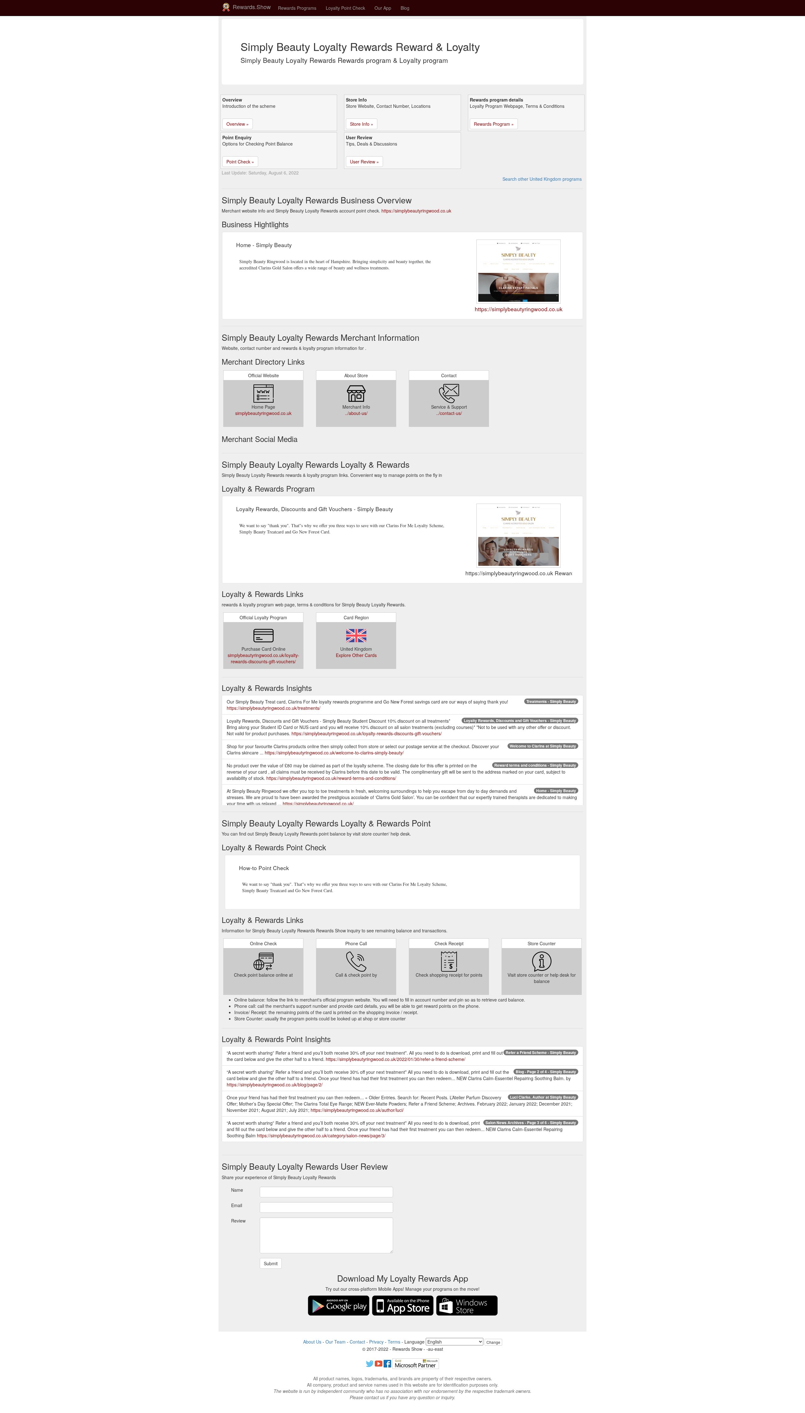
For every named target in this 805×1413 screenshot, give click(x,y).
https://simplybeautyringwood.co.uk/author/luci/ (357, 1110)
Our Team (335, 1341)
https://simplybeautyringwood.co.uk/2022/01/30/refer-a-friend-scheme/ (395, 1059)
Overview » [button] (237, 124)
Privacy (376, 1341)
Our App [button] (383, 8)
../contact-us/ (449, 413)
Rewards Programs (297, 8)
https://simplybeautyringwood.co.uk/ (318, 803)
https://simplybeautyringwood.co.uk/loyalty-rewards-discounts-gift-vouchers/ (366, 733)
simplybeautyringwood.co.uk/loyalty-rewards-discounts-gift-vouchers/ (263, 658)
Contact (357, 1341)
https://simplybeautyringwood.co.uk (416, 210)
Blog (405, 8)
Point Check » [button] (240, 161)
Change (493, 1342)
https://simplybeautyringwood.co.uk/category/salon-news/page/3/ (321, 1135)
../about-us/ (356, 413)
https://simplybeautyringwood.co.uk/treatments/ (273, 708)
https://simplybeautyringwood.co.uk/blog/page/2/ (275, 1084)
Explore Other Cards (356, 655)
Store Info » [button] (361, 124)
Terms (394, 1341)
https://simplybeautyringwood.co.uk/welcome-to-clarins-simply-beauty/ (334, 752)
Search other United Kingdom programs (542, 179)
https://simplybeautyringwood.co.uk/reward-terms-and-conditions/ (331, 778)
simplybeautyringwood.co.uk (263, 413)
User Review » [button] (364, 161)
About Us (312, 1341)
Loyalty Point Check (345, 8)
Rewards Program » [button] (494, 124)
